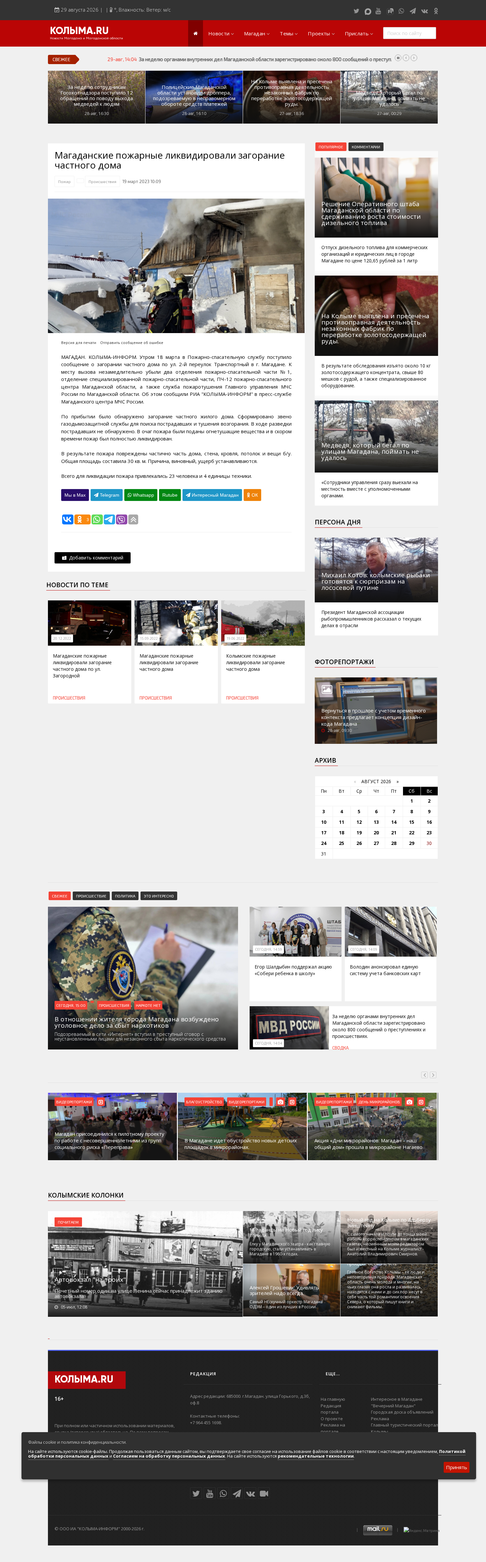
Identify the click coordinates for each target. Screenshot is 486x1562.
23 (429, 832)
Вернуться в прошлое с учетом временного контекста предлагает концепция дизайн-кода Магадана (373, 717)
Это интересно (159, 896)
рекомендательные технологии (316, 1456)
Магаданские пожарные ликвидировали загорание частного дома (169, 662)
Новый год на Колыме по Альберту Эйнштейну (389, 1222)
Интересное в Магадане (397, 1399)
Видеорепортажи (74, 1101)
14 (393, 822)
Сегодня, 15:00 (71, 1005)
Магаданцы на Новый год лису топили (286, 1232)
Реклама (380, 1419)
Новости (218, 33)
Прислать (357, 33)
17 (323, 832)
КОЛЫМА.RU (79, 31)
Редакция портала (331, 1409)
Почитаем (68, 1222)
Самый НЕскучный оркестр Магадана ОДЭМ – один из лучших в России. (286, 1304)
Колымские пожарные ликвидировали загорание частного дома (255, 662)
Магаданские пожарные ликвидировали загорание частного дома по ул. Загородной (82, 666)
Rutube (170, 495)
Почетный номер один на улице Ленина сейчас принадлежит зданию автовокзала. (139, 1293)
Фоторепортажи (344, 662)
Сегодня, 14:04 (268, 1043)
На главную (333, 1399)
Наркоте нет (148, 1005)
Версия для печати (78, 342)
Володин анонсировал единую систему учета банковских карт (385, 970)
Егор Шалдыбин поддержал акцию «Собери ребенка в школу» (293, 970)
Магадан (254, 33)
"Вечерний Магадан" (393, 1406)
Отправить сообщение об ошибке (131, 342)
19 (359, 832)
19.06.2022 (235, 638)
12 (359, 822)
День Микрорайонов (379, 1101)
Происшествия (102, 181)
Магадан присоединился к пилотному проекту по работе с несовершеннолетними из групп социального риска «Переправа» (109, 1140)
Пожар (64, 181)
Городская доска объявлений (402, 1412)
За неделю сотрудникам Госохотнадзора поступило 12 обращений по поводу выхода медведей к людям (96, 95)
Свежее (59, 896)
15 (411, 822)
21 (393, 832)
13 (376, 822)
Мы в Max (75, 495)
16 (429, 822)
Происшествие (91, 896)
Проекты (319, 33)
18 (341, 832)
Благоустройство (204, 1101)
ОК (254, 495)
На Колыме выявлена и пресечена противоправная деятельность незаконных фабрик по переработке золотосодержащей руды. (291, 93)
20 (376, 832)
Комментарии (366, 146)
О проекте (332, 1419)
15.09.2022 (149, 638)
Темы (286, 33)
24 (323, 843)
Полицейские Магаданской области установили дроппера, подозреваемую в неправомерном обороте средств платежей (194, 95)
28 (393, 843)
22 (411, 832)
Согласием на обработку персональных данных (169, 1456)
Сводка (340, 1047)
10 (323, 822)
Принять (456, 1467)
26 (359, 843)
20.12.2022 (62, 638)
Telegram (109, 495)
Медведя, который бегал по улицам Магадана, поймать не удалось (389, 98)
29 (411, 843)
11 (341, 822)
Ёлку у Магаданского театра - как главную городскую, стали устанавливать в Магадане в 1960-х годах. (290, 1249)
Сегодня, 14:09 (363, 949)
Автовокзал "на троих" (90, 1279)
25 (341, 843)
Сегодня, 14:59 (268, 949)
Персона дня (338, 522)
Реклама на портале (333, 1428)
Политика (125, 896)
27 (376, 843)
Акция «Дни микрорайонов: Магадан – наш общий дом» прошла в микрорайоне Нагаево (368, 1143)
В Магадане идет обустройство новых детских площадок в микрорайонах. (240, 1143)
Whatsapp (143, 495)
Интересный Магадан (214, 495)
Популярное (331, 146)
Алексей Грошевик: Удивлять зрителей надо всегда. (284, 1290)
